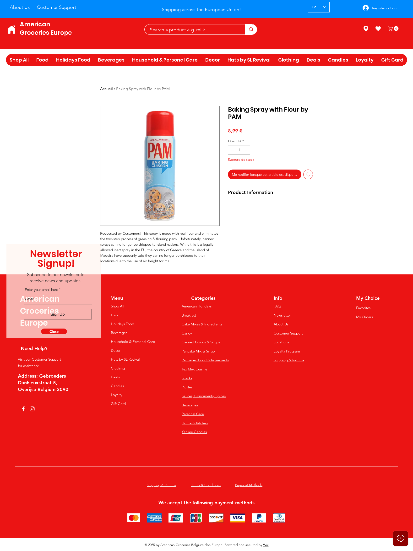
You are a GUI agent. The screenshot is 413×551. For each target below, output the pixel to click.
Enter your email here (41, 289)
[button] (54, 331)
